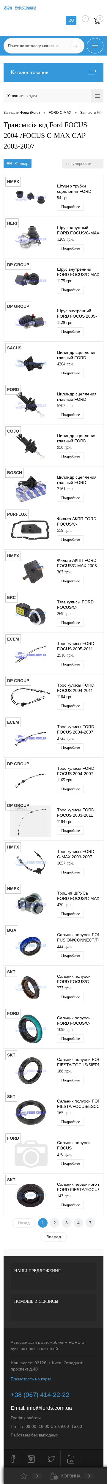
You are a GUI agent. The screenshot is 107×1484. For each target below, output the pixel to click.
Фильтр (21, 163)
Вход (8, 7)
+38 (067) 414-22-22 (40, 1394)
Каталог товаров (29, 72)
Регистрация (25, 7)
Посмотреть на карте (31, 1378)
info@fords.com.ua (49, 1408)
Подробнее (70, 206)
